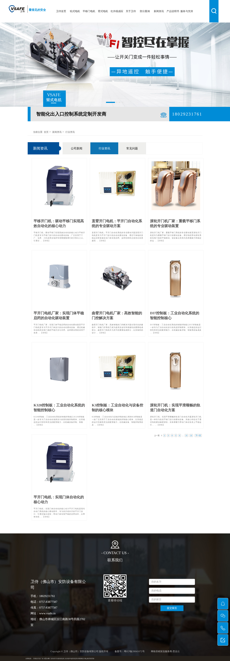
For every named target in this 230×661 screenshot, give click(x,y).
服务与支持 (186, 11)
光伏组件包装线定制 (71, 658)
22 (191, 435)
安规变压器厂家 (38, 658)
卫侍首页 (61, 11)
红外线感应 (117, 11)
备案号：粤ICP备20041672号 (130, 651)
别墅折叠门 (47, 658)
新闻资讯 (159, 11)
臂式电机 (103, 11)
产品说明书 (173, 11)
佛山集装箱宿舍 (89, 658)
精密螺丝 (81, 658)
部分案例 (145, 11)
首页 (46, 132)
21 (186, 435)
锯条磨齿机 (61, 658)
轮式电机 (75, 11)
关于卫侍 (131, 11)
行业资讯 (70, 132)
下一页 (198, 435)
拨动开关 (54, 658)
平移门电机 (89, 11)
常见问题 (132, 148)
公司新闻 (76, 148)
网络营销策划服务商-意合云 (165, 651)
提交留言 (172, 608)
